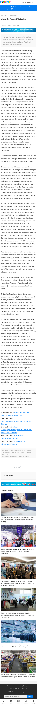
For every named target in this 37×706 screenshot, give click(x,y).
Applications (33, 7)
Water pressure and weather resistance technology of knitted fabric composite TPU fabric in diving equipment (18, 551)
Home (3, 7)
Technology (5, 9)
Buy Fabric (4, 15)
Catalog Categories (23, 686)
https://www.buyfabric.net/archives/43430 (18, 456)
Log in (24, 2)
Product (13, 7)
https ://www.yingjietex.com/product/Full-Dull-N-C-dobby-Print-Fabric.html (16, 429)
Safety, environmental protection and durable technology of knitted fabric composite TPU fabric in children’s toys (17, 615)
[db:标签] (18, 467)
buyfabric (15, 692)
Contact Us (24, 688)
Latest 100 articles (14, 688)
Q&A (12, 9)
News (21, 7)
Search (30, 696)
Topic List (14, 686)
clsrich (11, 475)
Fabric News (13, 15)
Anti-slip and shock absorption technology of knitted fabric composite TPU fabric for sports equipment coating (17, 520)
